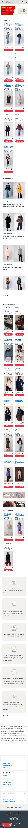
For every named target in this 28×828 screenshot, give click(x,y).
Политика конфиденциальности (10, 789)
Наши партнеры (6, 763)
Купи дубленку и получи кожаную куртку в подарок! (13, 205)
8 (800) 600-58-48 (14, 819)
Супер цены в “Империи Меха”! (12, 268)
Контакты (5, 767)
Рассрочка (5, 780)
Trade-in (4, 796)
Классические (7, 307)
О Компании (5, 761)
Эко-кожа (6, 23)
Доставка (5, 777)
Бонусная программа (8, 799)
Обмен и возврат (7, 782)
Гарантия (5, 775)
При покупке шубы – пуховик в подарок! (13, 237)
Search (17, 2)
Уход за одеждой (7, 784)
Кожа (16, 429)
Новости (9, 201)
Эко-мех (6, 84)
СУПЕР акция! (8, 296)
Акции (5, 201)
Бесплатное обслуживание (9, 801)
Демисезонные (7, 459)
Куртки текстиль (18, 338)
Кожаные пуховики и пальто (8, 514)
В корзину (9, 50)
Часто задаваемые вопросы (9, 786)
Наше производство (7, 765)
